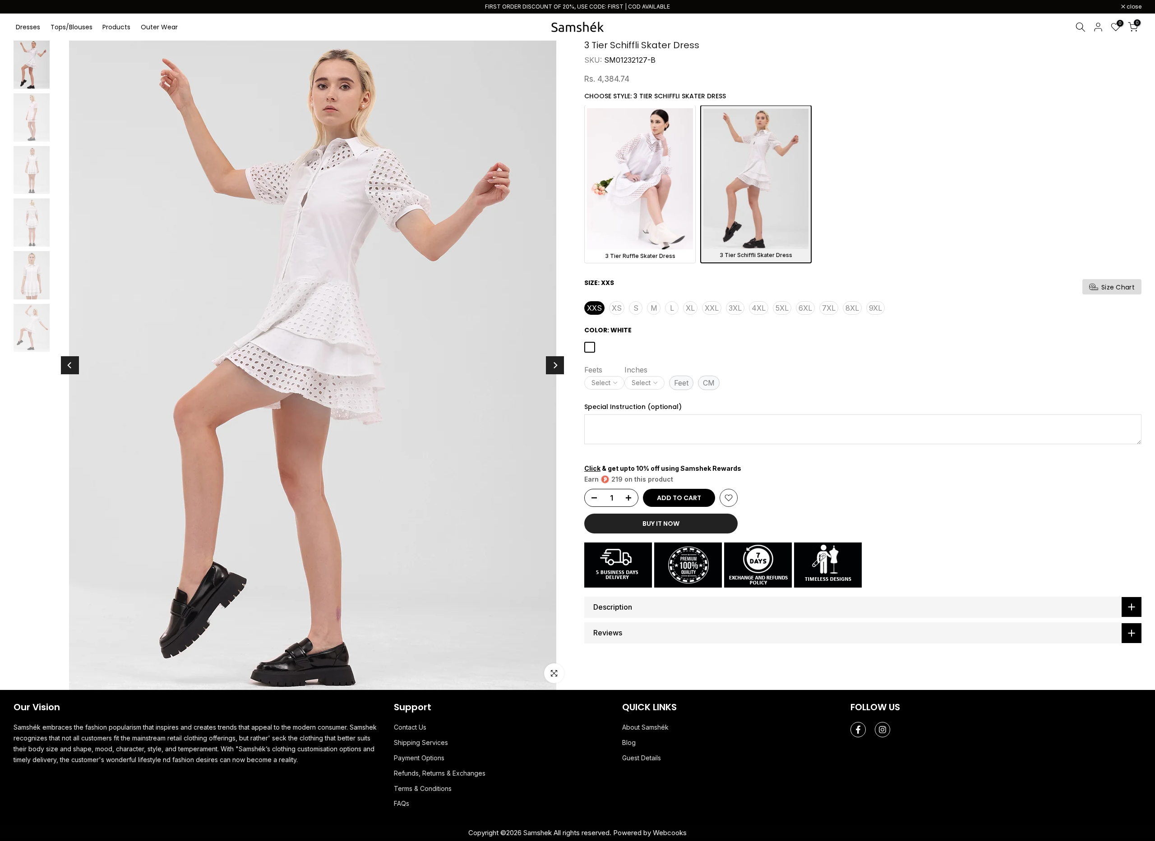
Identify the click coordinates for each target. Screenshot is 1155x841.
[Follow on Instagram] (882, 729)
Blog (629, 742)
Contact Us (410, 727)
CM (709, 382)
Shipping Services (421, 742)
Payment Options (419, 757)
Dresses (28, 26)
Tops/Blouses (71, 26)
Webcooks (670, 832)
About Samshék (645, 727)
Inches (635, 369)
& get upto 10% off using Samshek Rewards (662, 467)
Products (116, 26)
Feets (593, 369)
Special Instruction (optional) (633, 406)
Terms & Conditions (423, 787)
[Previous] (70, 365)
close (26, 6)
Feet (681, 382)
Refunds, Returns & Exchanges (439, 772)
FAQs (401, 803)
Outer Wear (159, 26)
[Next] (555, 365)
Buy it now (660, 522)
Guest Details (641, 757)
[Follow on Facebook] (858, 729)
